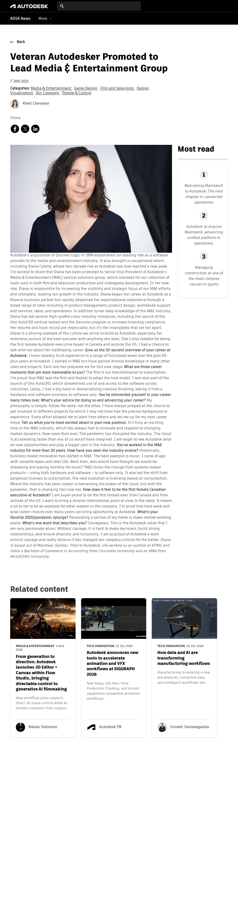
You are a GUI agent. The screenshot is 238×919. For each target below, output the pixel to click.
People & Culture (76, 93)
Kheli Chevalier (35, 104)
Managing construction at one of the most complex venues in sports (204, 276)
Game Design (86, 88)
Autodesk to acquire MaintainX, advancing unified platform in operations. (204, 235)
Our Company (48, 93)
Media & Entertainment (51, 88)
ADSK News (20, 19)
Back (21, 42)
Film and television (117, 88)
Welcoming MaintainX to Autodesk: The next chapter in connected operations (204, 194)
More (42, 18)
